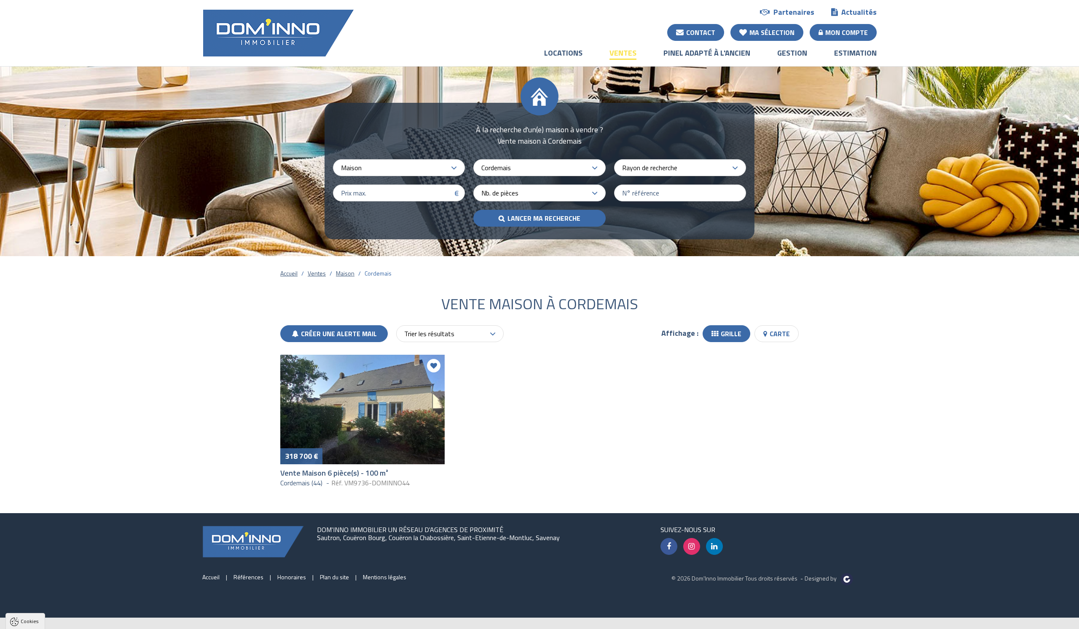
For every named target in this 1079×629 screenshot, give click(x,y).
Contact (700, 32)
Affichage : (679, 333)
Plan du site (334, 577)
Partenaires (793, 12)
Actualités (859, 12)
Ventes (622, 53)
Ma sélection (771, 32)
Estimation (855, 53)
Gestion (792, 53)
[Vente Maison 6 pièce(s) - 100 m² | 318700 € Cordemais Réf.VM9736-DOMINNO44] (362, 409)
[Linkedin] (714, 546)
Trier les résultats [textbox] (429, 334)
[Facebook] (668, 546)
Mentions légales (384, 577)
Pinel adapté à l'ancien (706, 53)
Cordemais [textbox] (496, 168)
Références (248, 577)
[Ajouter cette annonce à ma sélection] (433, 365)
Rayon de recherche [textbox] (649, 168)
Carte (780, 334)
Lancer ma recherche (543, 218)
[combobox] (399, 167)
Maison (345, 273)
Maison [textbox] (351, 168)
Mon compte (846, 32)
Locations (563, 53)
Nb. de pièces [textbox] (499, 193)
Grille (731, 334)
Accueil (289, 273)
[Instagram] (691, 546)
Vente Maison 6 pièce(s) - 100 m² (334, 473)
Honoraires (291, 577)
